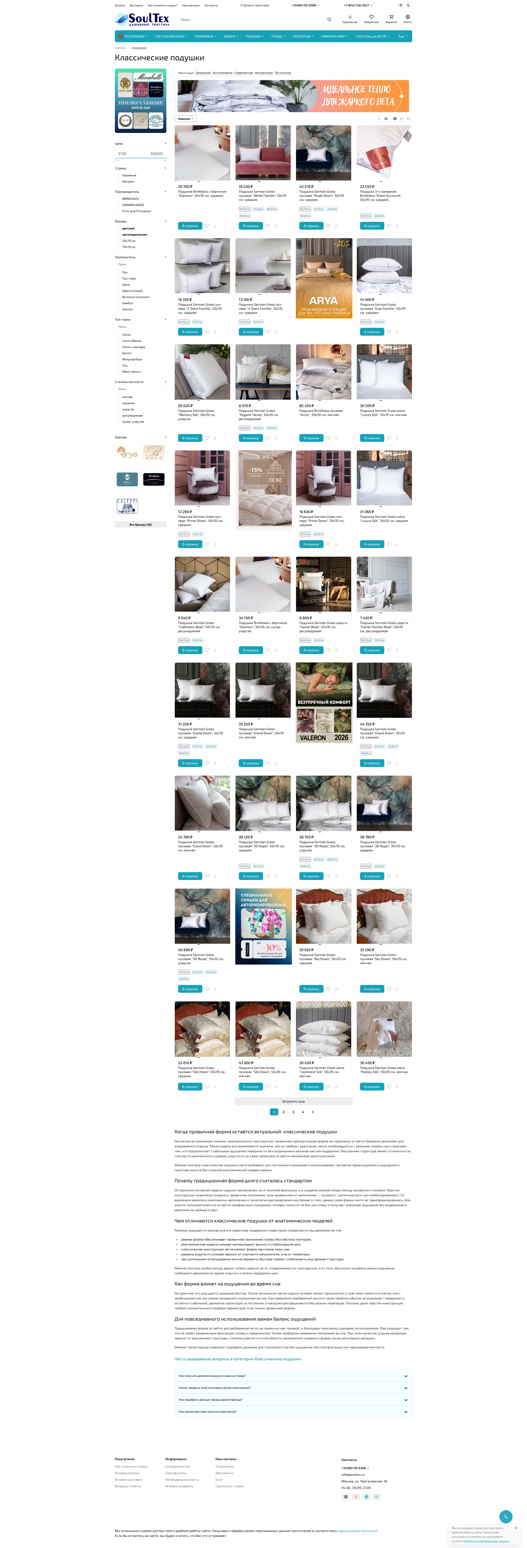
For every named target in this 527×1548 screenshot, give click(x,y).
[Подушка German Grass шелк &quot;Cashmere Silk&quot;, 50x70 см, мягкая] (323, 1029)
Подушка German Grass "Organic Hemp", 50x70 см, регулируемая (259, 415)
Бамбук (127, 303)
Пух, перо (129, 278)
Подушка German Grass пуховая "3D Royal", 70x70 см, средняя (383, 846)
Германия (129, 175)
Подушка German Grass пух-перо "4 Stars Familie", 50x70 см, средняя (261, 308)
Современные (243, 72)
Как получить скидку (131, 1466)
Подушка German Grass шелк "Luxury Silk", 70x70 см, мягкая (383, 413)
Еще (401, 36)
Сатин (126, 334)
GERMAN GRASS (133, 205)
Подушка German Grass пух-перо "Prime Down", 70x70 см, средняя (321, 520)
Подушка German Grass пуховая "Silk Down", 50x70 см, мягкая (262, 1072)
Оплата (120, 5)
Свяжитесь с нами (230, 1486)
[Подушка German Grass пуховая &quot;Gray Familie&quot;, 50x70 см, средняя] (384, 266)
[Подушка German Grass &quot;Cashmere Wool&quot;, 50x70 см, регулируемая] (202, 584)
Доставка (136, 5)
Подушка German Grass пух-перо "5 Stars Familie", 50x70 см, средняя (200, 308)
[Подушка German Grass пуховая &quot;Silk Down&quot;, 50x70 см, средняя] (202, 1029)
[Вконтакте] (346, 1496)
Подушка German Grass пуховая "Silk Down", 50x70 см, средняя (201, 1072)
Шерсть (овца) (132, 290)
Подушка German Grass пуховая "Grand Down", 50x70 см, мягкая (261, 733)
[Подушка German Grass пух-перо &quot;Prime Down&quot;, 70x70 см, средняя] (323, 478)
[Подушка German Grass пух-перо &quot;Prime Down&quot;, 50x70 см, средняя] (202, 478)
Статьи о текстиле (255, 5)
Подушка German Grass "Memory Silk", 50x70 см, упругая (196, 415)
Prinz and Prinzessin (136, 211)
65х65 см (379, 215)
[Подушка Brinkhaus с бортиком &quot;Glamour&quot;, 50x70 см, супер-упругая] (263, 584)
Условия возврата (179, 1486)
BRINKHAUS (130, 198)
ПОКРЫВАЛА (204, 36)
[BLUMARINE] (153, 452)
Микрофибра (132, 359)
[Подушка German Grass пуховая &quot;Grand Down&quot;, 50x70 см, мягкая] (263, 690)
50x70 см (128, 240)
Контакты (211, 5)
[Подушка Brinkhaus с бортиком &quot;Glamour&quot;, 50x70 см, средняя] (202, 153)
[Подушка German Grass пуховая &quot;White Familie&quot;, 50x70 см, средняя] (263, 153)
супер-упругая (133, 421)
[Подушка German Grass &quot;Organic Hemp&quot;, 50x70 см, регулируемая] (263, 372)
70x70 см (128, 247)
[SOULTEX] (142, 19)
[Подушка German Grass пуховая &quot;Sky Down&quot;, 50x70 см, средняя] (323, 916)
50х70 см (319, 534)
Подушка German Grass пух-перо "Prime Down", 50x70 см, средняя (200, 520)
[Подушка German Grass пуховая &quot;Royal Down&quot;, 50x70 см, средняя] (323, 153)
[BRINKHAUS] (153, 479)
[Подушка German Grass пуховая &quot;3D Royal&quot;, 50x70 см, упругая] (323, 803)
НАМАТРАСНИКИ (333, 36)
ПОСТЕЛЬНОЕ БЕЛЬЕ (169, 36)
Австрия (128, 181)
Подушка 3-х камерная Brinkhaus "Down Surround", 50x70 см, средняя (381, 195)
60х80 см (272, 209)
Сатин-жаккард (133, 347)
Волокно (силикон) (135, 297)
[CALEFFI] (127, 506)
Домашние (203, 72)
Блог (219, 1479)
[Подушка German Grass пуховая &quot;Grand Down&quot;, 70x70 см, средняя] (384, 690)
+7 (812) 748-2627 (356, 5)
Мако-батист (131, 371)
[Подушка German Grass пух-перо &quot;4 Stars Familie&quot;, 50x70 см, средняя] (263, 266)
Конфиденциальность (182, 1479)
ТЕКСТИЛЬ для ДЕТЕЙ (371, 36)
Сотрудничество (177, 1466)
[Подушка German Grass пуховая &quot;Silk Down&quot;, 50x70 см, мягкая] (263, 1029)
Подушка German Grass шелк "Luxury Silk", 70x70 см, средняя (384, 518)
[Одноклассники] (356, 1496)
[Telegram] (366, 1496)
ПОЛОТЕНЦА (301, 36)
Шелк (126, 284)
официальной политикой (358, 1531)
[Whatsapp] (376, 1496)
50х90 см (245, 215)
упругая (128, 409)
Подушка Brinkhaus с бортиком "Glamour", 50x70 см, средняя (202, 193)
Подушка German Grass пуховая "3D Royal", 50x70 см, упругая (322, 846)
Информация (175, 1459)
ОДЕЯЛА (229, 36)
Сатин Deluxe (131, 340)
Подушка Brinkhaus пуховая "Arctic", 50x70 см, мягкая (321, 413)
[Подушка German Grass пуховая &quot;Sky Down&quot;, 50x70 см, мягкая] (384, 916)
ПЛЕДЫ (277, 36)
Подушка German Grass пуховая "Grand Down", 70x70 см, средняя (382, 733)
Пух (125, 272)
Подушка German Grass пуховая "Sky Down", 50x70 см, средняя (322, 959)
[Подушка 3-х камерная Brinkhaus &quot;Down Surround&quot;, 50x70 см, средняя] (384, 153)
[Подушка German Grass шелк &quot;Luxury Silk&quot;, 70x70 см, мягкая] (384, 372)
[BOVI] (127, 479)
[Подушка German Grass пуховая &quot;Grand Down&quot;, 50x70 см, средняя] (202, 690)
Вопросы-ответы (128, 1486)
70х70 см (258, 209)
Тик (124, 365)
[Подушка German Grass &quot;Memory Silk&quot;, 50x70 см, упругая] (202, 372)
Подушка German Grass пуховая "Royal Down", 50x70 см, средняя (321, 195)
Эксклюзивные (222, 72)
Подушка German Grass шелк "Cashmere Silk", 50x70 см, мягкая (321, 1072)
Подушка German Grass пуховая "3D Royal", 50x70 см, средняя (262, 846)
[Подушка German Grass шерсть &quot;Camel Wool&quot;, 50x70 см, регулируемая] (323, 584)
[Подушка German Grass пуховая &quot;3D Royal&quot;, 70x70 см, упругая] (202, 916)
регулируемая (132, 415)
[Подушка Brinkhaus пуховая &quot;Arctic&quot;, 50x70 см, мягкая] (323, 372)
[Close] (516, 1528)
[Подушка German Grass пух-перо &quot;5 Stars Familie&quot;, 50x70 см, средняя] (202, 266)
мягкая (127, 397)
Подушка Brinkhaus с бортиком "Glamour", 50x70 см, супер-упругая (263, 627)
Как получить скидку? (162, 5)
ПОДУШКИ (253, 36)
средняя (128, 403)
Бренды (121, 437)
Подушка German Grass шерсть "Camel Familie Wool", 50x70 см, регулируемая (384, 627)
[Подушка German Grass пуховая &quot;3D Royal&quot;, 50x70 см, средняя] (263, 803)
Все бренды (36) (140, 524)
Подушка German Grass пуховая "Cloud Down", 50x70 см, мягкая (200, 846)
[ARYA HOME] (127, 452)
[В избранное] (207, 226)
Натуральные (264, 72)
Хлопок (127, 309)
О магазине (224, 1466)
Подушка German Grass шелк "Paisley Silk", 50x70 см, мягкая (384, 1070)
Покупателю (124, 1459)
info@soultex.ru (353, 1474)
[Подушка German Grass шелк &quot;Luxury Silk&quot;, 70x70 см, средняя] (384, 478)
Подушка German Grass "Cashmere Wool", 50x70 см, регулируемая (199, 627)
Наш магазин (191, 5)
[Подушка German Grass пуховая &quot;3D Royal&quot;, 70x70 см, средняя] (384, 803)
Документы (225, 1473)
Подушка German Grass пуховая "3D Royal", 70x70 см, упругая (201, 959)
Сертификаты (176, 1473)
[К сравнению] (215, 226)
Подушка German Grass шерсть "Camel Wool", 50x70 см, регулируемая (323, 627)
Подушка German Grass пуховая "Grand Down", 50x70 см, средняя (200, 733)
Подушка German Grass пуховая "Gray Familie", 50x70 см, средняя (383, 308)
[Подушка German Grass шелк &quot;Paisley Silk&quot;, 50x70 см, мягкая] (384, 1029)
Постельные (283, 72)
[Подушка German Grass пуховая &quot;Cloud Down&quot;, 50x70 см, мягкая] (202, 803)
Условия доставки (129, 1479)
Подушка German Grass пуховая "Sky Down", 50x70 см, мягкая (383, 959)
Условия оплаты (127, 1473)
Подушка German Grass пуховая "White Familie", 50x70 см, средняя (262, 195)
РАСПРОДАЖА (135, 36)
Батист (127, 353)
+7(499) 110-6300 (304, 5)
